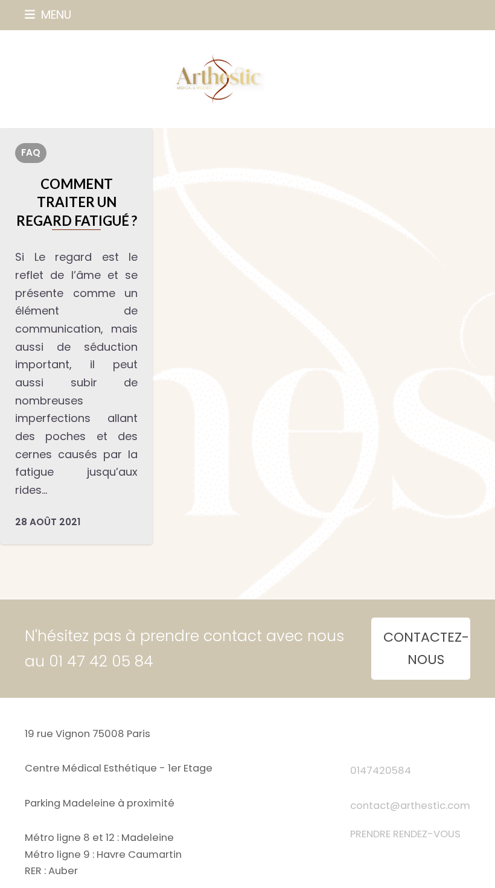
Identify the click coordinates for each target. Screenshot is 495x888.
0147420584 (380, 771)
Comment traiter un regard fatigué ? (76, 202)
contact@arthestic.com (410, 806)
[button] (48, 15)
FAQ (30, 152)
